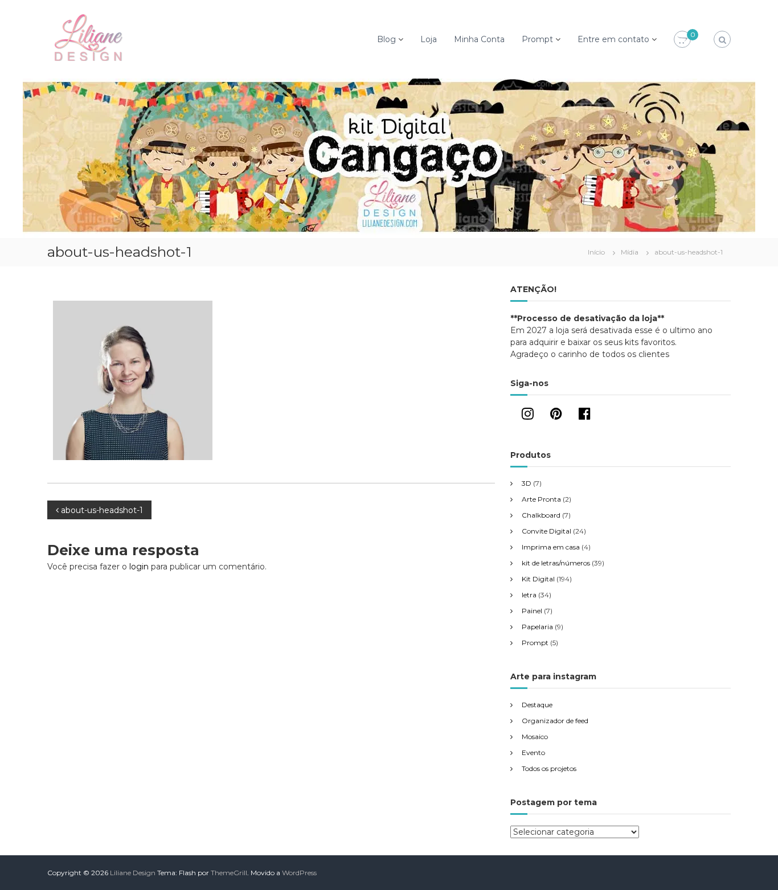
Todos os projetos (549, 768)
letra (529, 594)
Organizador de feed (555, 720)
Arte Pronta (541, 499)
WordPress (299, 872)
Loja (428, 39)
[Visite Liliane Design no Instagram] (528, 416)
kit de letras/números (556, 563)
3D (526, 483)
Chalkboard (541, 515)
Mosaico (535, 736)
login (139, 566)
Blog (386, 39)
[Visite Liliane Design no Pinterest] (556, 416)
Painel (532, 610)
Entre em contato (613, 39)
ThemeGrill (229, 872)
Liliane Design (132, 872)
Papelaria (537, 626)
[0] (682, 40)
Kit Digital (538, 579)
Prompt (537, 39)
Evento (533, 752)
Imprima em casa (551, 547)
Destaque (537, 704)
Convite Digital (546, 531)
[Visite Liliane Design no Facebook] (585, 416)
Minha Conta (479, 39)
